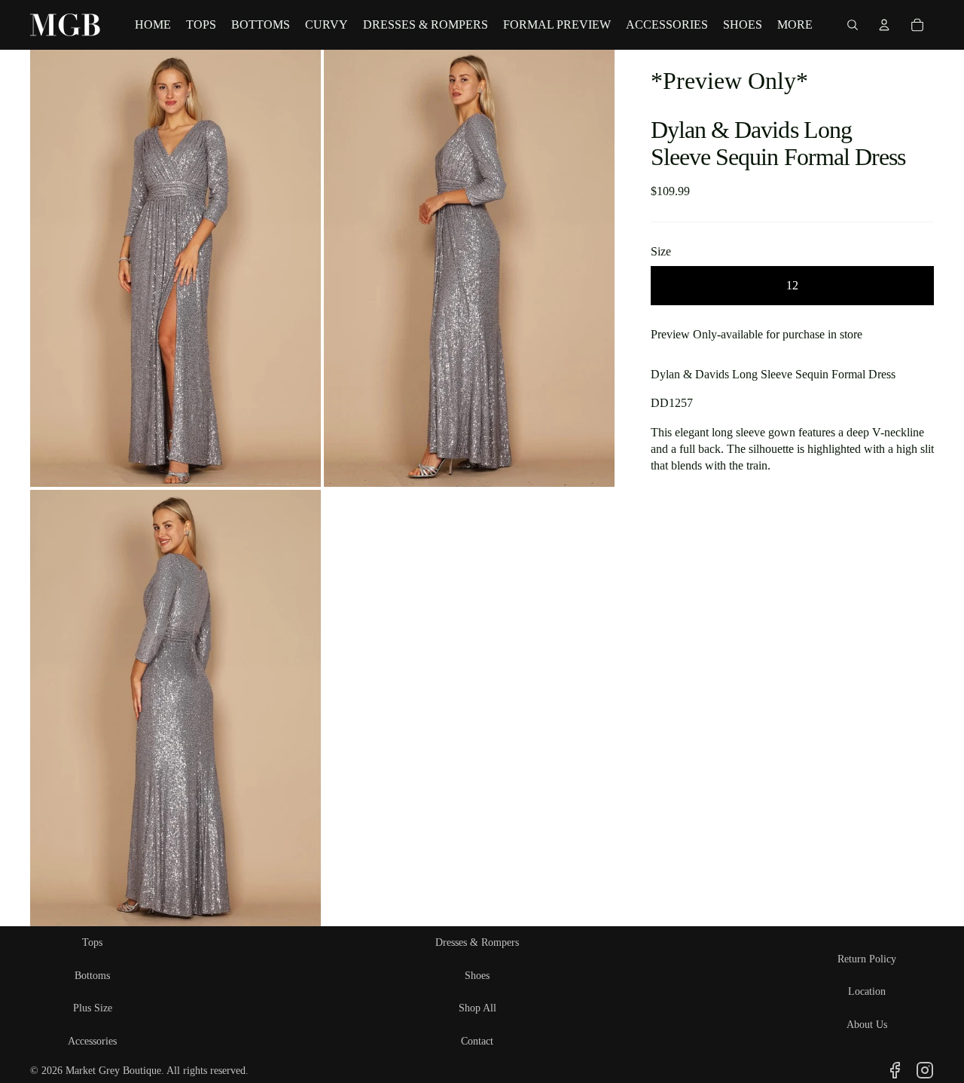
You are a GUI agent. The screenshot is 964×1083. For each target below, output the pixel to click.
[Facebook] (895, 1070)
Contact (477, 1041)
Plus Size (92, 1008)
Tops (92, 942)
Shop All (477, 1008)
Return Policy (866, 959)
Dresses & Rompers (477, 942)
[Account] (884, 24)
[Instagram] (925, 1070)
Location (867, 991)
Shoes (477, 975)
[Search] (852, 24)
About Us (867, 1024)
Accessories (92, 1041)
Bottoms (92, 975)
